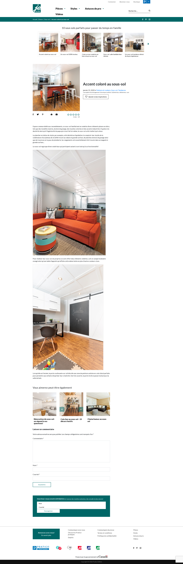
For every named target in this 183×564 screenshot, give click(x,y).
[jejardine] (98, 548)
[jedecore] (89, 548)
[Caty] (70, 548)
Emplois (70, 537)
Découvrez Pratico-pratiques (75, 533)
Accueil (35, 19)
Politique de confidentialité (106, 536)
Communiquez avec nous (76, 530)
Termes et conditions (104, 533)
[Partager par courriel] (57, 114)
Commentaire (38, 438)
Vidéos (59, 14)
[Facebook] (142, 19)
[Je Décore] (42, 8)
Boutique (136, 2)
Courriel (36, 474)
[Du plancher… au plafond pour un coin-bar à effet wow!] (71, 404)
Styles (74, 8)
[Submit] (148, 11)
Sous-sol (47, 19)
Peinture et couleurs (103, 90)
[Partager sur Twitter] (38, 114)
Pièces (59, 8)
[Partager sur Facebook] (33, 114)
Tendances (122, 90)
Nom (35, 465)
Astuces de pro (93, 8)
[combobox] (138, 11)
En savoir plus (46, 534)
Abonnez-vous (124, 2)
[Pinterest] (146, 19)
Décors (41, 19)
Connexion (112, 2)
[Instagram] (149, 19)
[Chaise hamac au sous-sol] (98, 404)
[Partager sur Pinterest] (42, 114)
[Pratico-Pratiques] (42, 548)
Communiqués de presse (105, 530)
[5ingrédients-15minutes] (59, 548)
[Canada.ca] (103, 556)
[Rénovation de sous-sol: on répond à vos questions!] (44, 404)
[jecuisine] (80, 548)
